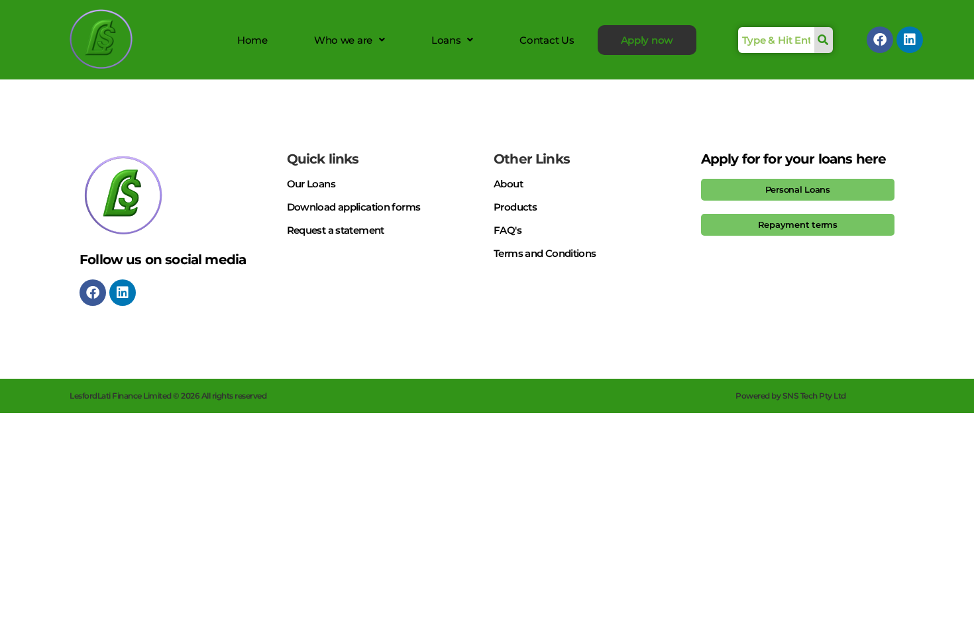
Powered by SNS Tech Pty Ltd (790, 396)
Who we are (343, 40)
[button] (349, 40)
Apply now (647, 40)
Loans (446, 40)
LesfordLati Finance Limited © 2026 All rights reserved (168, 396)
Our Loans (311, 183)
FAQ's (507, 230)
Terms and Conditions (545, 253)
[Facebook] (880, 39)
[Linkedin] (909, 39)
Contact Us (546, 40)
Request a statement (335, 230)
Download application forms (354, 207)
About (508, 183)
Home (252, 40)
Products (515, 207)
